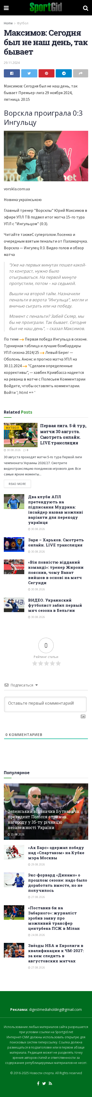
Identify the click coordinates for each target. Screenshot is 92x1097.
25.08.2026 (17, 834)
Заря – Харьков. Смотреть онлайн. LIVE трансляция (56, 542)
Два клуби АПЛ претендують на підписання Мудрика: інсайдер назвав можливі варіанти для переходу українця (55, 509)
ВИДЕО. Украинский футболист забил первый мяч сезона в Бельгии (55, 605)
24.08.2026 (37, 935)
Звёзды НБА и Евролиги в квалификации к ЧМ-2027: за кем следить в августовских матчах (56, 953)
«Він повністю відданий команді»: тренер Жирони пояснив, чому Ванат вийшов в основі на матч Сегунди (56, 572)
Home (8, 23)
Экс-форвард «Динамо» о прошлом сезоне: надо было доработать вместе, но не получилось (57, 882)
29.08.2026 (37, 864)
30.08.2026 (13, 450)
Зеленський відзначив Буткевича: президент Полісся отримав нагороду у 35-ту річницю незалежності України (43, 819)
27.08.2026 (37, 897)
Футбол (22, 23)
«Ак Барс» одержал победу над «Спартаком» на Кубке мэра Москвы (56, 852)
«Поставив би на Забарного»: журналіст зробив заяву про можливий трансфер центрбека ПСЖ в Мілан (54, 918)
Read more (17, 484)
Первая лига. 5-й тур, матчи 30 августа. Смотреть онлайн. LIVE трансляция (63, 434)
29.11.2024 (12, 62)
